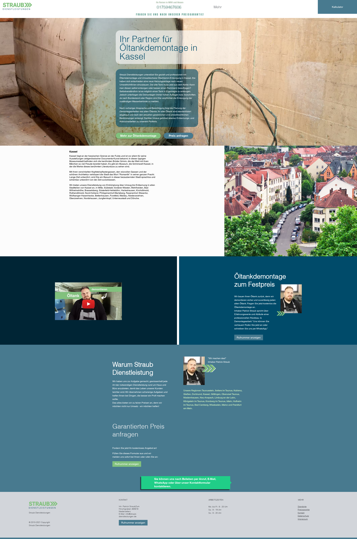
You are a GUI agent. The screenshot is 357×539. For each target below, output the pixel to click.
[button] (178, 136)
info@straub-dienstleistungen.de (128, 515)
